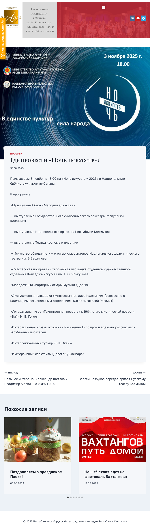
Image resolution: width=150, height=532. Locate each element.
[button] (103, 7)
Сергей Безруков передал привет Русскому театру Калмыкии (112, 378)
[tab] (68, 497)
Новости (16, 153)
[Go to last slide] (11, 455)
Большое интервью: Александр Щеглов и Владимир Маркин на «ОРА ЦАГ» (36, 378)
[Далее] (139, 455)
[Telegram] (143, 18)
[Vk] (132, 18)
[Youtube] (138, 18)
